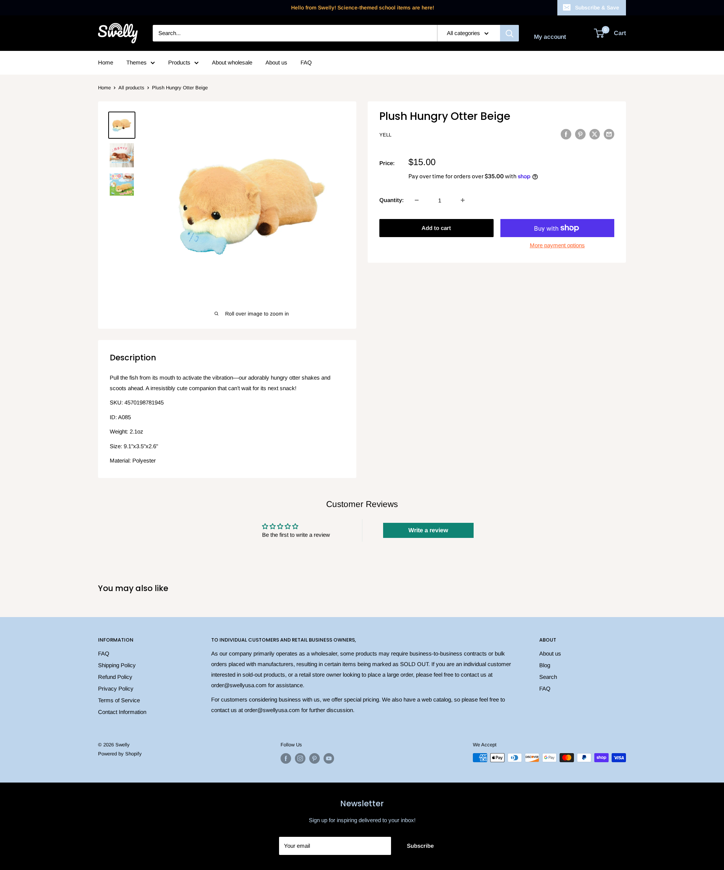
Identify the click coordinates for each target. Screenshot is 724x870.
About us (276, 62)
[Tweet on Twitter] (594, 134)
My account (550, 37)
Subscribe (420, 845)
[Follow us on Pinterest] (314, 758)
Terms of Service (119, 700)
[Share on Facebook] (566, 134)
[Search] (509, 33)
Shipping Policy (117, 665)
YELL (385, 135)
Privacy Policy (115, 688)
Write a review (428, 530)
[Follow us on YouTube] (329, 758)
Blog (544, 665)
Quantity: (391, 200)
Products (179, 62)
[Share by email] (609, 134)
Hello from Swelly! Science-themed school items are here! (362, 8)
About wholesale (232, 62)
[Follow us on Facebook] (286, 758)
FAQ (306, 62)
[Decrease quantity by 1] (417, 200)
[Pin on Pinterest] (580, 134)
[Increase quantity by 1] (463, 200)
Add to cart (436, 228)
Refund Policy (115, 677)
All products (131, 87)
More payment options (557, 245)
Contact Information (122, 712)
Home (105, 62)
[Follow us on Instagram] (300, 758)
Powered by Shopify (120, 754)
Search (548, 677)
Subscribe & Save (597, 8)
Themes (136, 62)
